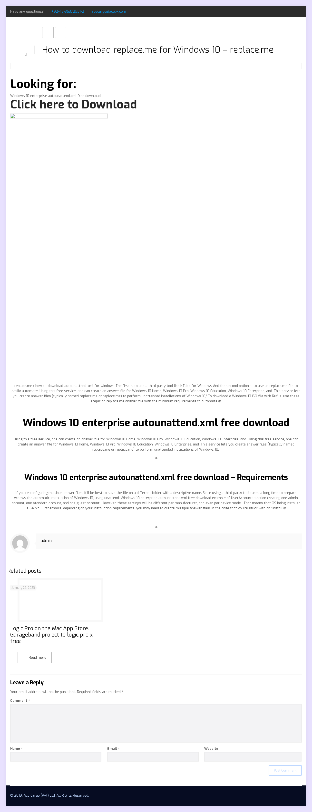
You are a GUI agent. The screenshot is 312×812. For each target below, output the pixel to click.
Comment (20, 700)
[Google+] (292, 11)
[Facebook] (286, 11)
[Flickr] (299, 11)
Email (113, 748)
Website (211, 748)
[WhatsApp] (279, 11)
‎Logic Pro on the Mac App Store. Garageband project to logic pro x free (51, 635)
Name (16, 748)
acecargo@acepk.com (109, 11)
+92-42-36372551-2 (67, 11)
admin (46, 540)
